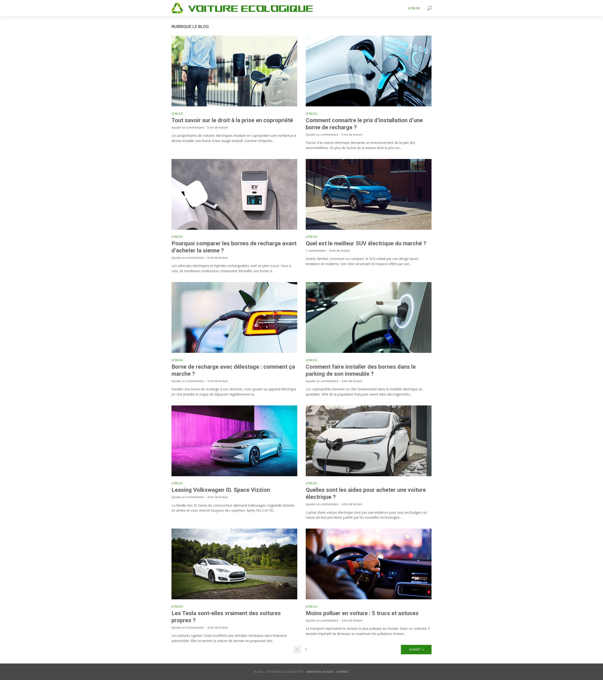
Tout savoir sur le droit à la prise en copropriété (232, 120)
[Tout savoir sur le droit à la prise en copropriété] (234, 71)
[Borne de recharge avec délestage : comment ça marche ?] (234, 317)
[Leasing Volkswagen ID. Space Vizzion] (234, 440)
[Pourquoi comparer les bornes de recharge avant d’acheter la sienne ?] (234, 194)
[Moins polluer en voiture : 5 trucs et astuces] (369, 564)
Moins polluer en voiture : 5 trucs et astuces (362, 613)
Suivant (414, 649)
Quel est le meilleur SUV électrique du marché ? (366, 243)
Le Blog (414, 8)
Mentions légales (320, 671)
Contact (342, 671)
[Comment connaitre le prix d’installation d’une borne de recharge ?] (369, 71)
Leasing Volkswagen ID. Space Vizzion (220, 490)
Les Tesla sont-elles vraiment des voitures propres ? (226, 617)
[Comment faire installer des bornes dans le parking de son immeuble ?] (369, 317)
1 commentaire (316, 251)
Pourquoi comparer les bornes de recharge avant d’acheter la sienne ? (234, 247)
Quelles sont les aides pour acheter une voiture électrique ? (366, 493)
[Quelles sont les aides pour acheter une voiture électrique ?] (369, 440)
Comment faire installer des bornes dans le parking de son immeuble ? (361, 370)
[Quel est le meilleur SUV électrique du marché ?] (369, 194)
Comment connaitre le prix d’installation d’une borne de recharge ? (364, 124)
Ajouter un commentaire (187, 127)
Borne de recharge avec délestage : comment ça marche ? (233, 370)
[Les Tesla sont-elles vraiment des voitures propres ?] (234, 564)
